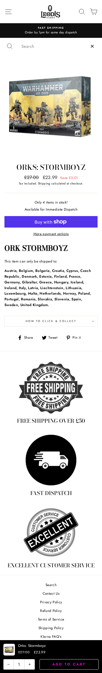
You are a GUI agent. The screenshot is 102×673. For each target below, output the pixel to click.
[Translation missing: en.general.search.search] (9, 46)
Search (51, 584)
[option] (51, 30)
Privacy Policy (51, 602)
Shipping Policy (51, 627)
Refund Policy (51, 610)
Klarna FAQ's (51, 636)
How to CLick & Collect (51, 321)
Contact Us (51, 593)
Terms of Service (51, 619)
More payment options (51, 233)
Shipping (44, 183)
